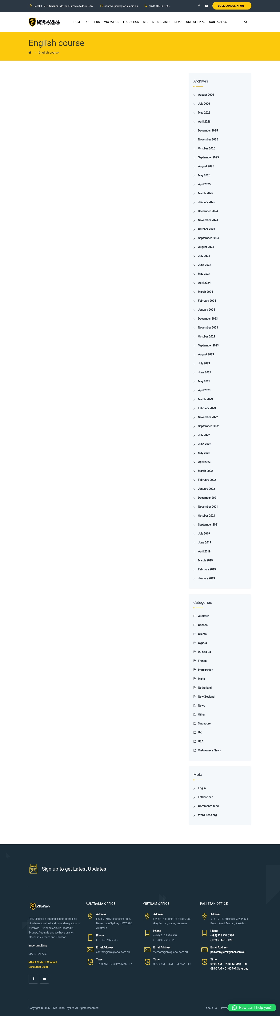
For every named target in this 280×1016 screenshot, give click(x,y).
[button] (252, 1007)
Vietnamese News (209, 750)
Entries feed (205, 797)
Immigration (205, 669)
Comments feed (208, 806)
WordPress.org (207, 815)
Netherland (205, 687)
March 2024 (205, 291)
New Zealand (206, 696)
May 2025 (204, 175)
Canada (203, 625)
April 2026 (204, 121)
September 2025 (208, 157)
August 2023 (206, 354)
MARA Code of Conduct (43, 962)
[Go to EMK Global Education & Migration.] (30, 52)
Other (201, 714)
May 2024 (204, 274)
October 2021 (206, 515)
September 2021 (208, 524)
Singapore (204, 723)
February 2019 (207, 569)
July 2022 (204, 435)
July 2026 (204, 103)
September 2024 (208, 238)
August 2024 (206, 247)
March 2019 (205, 560)
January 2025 (206, 202)
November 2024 (208, 220)
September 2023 (208, 345)
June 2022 (204, 444)
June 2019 (204, 542)
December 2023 (208, 318)
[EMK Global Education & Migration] (44, 22)
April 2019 (204, 551)
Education (131, 21)
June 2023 (204, 372)
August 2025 (206, 166)
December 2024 (208, 211)
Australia (203, 616)
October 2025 (206, 148)
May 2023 (204, 381)
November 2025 (208, 139)
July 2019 (204, 533)
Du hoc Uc (204, 652)
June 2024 (204, 265)
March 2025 (205, 193)
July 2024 (204, 256)
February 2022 (207, 480)
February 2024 (207, 300)
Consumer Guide (39, 966)
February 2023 (207, 408)
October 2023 (206, 336)
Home (78, 21)
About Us (93, 21)
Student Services (157, 21)
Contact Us (218, 21)
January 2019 (206, 578)
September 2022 (208, 426)
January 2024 (206, 309)
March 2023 (205, 399)
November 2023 (208, 327)
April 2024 (204, 282)
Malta (201, 678)
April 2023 (204, 390)
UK (200, 732)
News (178, 21)
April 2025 (204, 184)
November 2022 (208, 417)
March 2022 (205, 471)
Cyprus (202, 643)
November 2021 (208, 506)
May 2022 (204, 453)
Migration (111, 21)
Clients (202, 634)
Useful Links (195, 21)
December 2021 (208, 497)
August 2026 (206, 94)
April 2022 (204, 462)
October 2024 (206, 229)
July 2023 (204, 363)
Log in (202, 788)
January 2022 (206, 488)
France (202, 661)
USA (200, 741)
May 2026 (204, 112)
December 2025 (208, 130)
